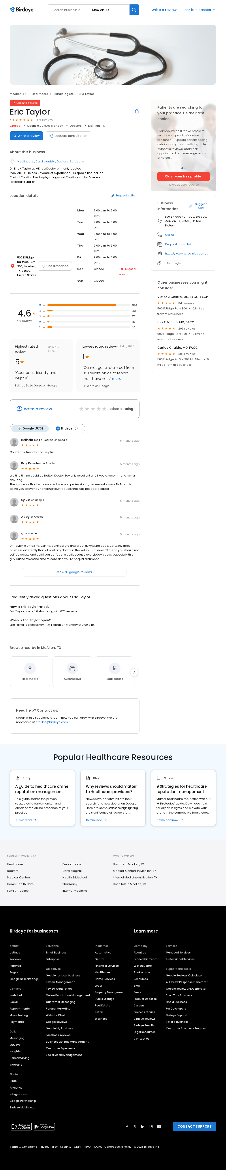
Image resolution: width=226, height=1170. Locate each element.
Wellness (101, 1019)
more (116, 378)
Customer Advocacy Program (186, 1028)
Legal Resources (145, 1032)
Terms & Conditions (23, 1147)
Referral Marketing (58, 1008)
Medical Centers (19, 877)
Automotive (103, 952)
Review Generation (59, 989)
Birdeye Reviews (145, 1019)
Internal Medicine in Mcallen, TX (135, 877)
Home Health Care (20, 884)
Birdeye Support (177, 1015)
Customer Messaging (60, 1002)
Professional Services (180, 959)
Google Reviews (57, 1022)
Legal (98, 985)
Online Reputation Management (68, 995)
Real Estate (102, 1005)
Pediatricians (71, 864)
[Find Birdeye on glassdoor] (167, 1126)
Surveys (15, 1045)
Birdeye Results (144, 1025)
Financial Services (107, 966)
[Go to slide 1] (182, 168)
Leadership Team (145, 959)
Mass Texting (19, 1015)
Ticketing (16, 1064)
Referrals (16, 966)
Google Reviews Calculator (184, 975)
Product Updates (145, 999)
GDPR (77, 1147)
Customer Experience (60, 1048)
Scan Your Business (179, 995)
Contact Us (141, 1038)
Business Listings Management (67, 1042)
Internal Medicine (74, 891)
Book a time (142, 972)
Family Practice (18, 891)
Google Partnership (23, 1101)
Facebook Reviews (58, 1035)
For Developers (176, 1008)
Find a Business (176, 1002)
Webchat (16, 995)
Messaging (17, 1038)
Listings (15, 952)
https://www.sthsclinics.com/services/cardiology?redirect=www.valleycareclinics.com (187, 253)
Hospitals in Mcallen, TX (129, 884)
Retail (99, 1012)
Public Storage (104, 999)
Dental (99, 959)
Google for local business (63, 975)
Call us (170, 235)
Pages (14, 972)
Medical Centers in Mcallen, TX (134, 871)
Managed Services (178, 952)
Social (14, 1002)
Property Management (110, 992)
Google (176, 263)
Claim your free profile (183, 176)
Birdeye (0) (69, 428)
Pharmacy (69, 884)
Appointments (20, 1008)
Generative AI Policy (117, 1147)
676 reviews (44, 120)
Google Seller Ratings (24, 979)
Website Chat (55, 1015)
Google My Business (59, 1028)
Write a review (164, 9)
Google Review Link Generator (186, 989)
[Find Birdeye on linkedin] (143, 1126)
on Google (60, 440)
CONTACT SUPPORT (194, 1126)
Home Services (105, 979)
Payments (17, 1022)
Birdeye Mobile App (22, 1107)
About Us (140, 952)
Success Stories (144, 1012)
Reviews (15, 959)
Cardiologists (63, 94)
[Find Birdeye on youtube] (159, 1126)
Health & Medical (74, 877)
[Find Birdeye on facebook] (127, 1126)
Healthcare (40, 94)
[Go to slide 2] (185, 168)
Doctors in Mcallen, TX (128, 864)
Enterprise (53, 959)
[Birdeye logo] (22, 10)
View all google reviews (74, 572)
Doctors (75, 126)
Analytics (16, 1087)
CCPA (98, 1147)
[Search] (134, 9)
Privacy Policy (49, 1147)
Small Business (56, 952)
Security (65, 1147)
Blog (137, 985)
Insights (15, 1051)
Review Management (60, 982)
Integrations (18, 1094)
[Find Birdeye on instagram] (151, 1126)
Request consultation (71, 136)
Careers (139, 1005)
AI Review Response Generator (186, 982)
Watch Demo (143, 966)
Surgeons (77, 161)
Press (137, 992)
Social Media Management (64, 1055)
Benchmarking (19, 1058)
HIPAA (87, 1147)
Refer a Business (177, 1022)
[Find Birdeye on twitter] (135, 1126)
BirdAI (13, 1081)
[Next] (134, 672)
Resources (141, 979)
